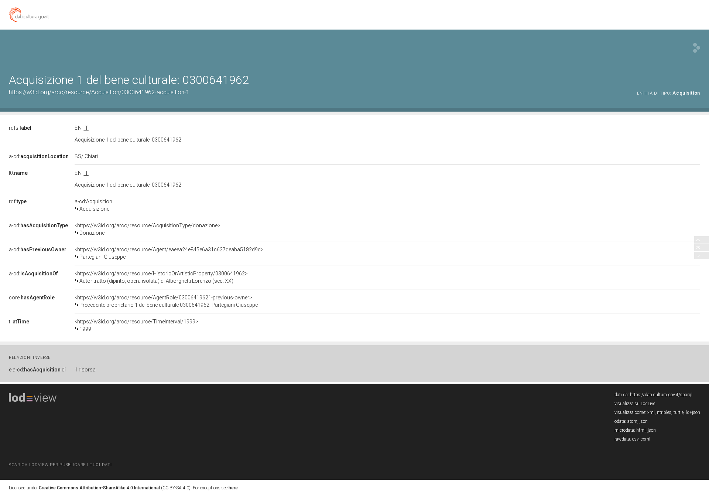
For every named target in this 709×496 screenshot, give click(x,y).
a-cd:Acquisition (93, 205)
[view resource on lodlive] (696, 48)
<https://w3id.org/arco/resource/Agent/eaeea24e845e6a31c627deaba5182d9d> (169, 253)
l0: (18, 173)
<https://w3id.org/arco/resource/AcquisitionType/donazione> (147, 229)
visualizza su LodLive (634, 403)
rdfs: (20, 128)
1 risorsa (85, 370)
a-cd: (39, 156)
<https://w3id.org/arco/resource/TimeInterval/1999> (136, 325)
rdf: (18, 201)
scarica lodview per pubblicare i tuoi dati (60, 464)
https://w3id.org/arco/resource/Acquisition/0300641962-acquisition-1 (99, 92)
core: (32, 297)
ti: (19, 322)
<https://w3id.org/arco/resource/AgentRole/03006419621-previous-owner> (166, 301)
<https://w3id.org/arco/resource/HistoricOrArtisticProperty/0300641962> (161, 277)
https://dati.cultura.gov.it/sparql (661, 394)
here (233, 487)
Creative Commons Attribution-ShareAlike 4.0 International (99, 487)
